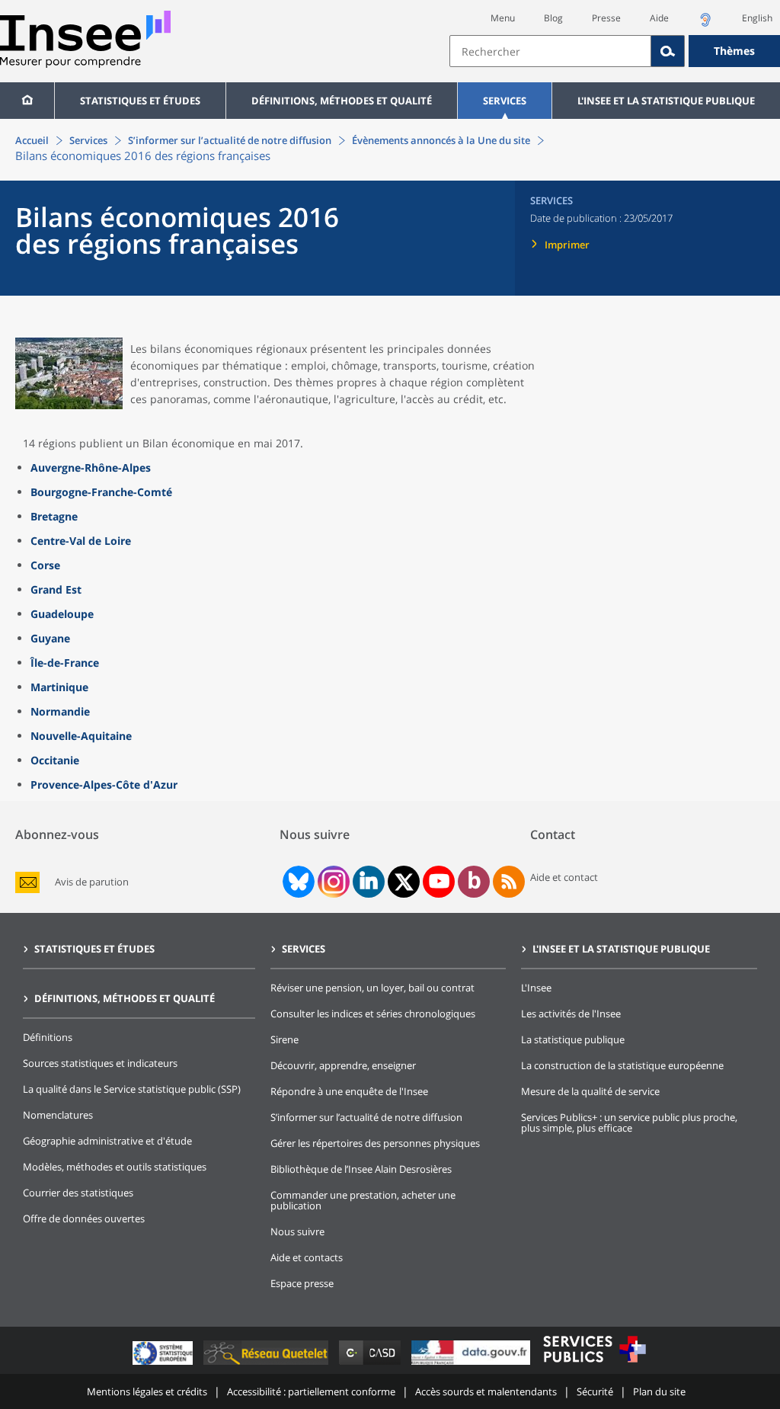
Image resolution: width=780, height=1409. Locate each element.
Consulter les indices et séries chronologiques (372, 1013)
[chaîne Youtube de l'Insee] (439, 882)
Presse (606, 17)
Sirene (284, 1039)
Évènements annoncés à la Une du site (441, 140)
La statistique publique (573, 1039)
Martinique (59, 687)
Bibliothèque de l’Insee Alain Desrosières (361, 1169)
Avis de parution (92, 882)
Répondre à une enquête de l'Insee (349, 1091)
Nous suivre (297, 1231)
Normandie (60, 711)
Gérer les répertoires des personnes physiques (375, 1143)
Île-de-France (64, 662)
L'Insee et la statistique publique (666, 100)
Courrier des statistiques (78, 1192)
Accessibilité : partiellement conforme (311, 1391)
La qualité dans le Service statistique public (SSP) (132, 1089)
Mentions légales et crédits (147, 1391)
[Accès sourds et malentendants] (705, 24)
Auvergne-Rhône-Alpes (90, 467)
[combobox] (614, 51)
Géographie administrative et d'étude (107, 1141)
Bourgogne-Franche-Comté (101, 492)
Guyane (50, 638)
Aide (659, 17)
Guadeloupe (62, 614)
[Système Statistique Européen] (164, 1364)
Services (504, 100)
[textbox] (550, 51)
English (757, 17)
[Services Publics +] (594, 1364)
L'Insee (536, 987)
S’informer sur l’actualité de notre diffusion (229, 140)
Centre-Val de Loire (80, 540)
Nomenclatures (58, 1115)
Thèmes (734, 50)
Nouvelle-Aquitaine (81, 736)
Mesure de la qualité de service (590, 1091)
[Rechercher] (668, 51)
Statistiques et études (140, 100)
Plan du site (659, 1391)
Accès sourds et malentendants (486, 1391)
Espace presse (302, 1283)
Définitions (47, 1037)
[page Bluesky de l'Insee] (297, 882)
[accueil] (27, 100)
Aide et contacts (306, 1257)
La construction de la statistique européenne (622, 1065)
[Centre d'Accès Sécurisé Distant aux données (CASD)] (371, 1364)
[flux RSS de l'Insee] (509, 882)
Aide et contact (564, 877)
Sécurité (595, 1391)
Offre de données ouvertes (84, 1218)
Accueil (32, 140)
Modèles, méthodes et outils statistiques (114, 1167)
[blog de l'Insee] (474, 881)
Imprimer (567, 244)
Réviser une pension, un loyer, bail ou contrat (372, 987)
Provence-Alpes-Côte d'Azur (103, 784)
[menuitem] (27, 100)
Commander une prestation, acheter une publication (363, 1200)
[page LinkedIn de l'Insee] (369, 882)
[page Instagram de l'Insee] (332, 882)
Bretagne (54, 516)
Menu (503, 17)
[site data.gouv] (472, 1364)
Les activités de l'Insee (571, 1013)
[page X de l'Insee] (404, 882)
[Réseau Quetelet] (267, 1364)
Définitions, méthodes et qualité (341, 100)
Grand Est (56, 589)
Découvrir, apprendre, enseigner (343, 1065)
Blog (553, 17)
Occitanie (54, 760)
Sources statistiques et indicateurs (100, 1063)
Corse (45, 565)
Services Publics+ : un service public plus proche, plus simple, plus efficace (629, 1122)
